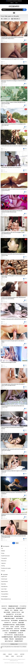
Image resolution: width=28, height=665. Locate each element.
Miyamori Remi (13, 591)
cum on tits (4, 606)
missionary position (8, 624)
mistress (14, 622)
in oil (11, 610)
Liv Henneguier (13, 596)
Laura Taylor (13, 589)
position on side (5, 620)
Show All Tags (14, 644)
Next (17, 543)
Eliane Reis (13, 584)
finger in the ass (16, 612)
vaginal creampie (20, 624)
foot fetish (6, 626)
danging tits (7, 622)
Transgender (13, 558)
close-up (20, 632)
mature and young (8, 616)
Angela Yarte (13, 576)
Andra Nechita (13, 586)
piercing (16, 610)
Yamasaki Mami (13, 594)
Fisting (13, 553)
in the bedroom (14, 630)
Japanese (13, 563)
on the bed (23, 628)
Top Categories (6, 546)
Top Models (5, 574)
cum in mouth (19, 639)
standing (4, 608)
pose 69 (7, 610)
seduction (16, 628)
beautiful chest (10, 618)
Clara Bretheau (13, 581)
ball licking (7, 612)
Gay (13, 548)
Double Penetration (13, 555)
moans (6, 639)
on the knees (14, 620)
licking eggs (5, 630)
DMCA (12, 656)
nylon (2, 628)
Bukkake (13, 550)
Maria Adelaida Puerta (13, 599)
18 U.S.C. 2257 (19, 656)
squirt (21, 610)
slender (17, 626)
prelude (11, 639)
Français (13, 570)
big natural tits (19, 616)
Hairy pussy (13, 560)
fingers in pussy (13, 606)
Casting (13, 565)
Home (4, 654)
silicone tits (10, 614)
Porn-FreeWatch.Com (12, 662)
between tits (23, 620)
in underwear (12, 632)
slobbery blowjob (7, 637)
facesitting (11, 608)
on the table (18, 614)
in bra (6, 632)
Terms (7, 656)
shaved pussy (18, 641)
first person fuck (8, 634)
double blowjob (18, 634)
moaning (22, 630)
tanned (11, 626)
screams (22, 626)
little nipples (23, 606)
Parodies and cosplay (13, 568)
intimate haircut (21, 608)
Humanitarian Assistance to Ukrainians (14, 0)
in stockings (19, 618)
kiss (23, 612)
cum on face (9, 628)
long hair (21, 622)
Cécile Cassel (13, 579)
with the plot (9, 641)
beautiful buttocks (20, 637)
